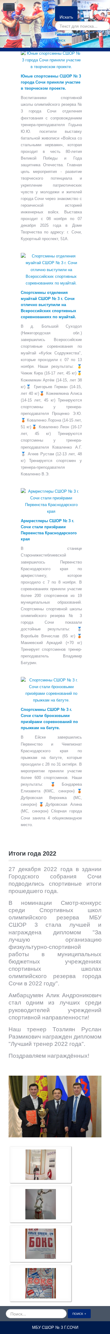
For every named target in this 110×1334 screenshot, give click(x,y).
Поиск (77, 1313)
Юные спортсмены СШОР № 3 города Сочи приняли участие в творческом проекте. (51, 82)
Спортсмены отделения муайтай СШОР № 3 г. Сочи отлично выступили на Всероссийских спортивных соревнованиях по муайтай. (48, 304)
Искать (66, 17)
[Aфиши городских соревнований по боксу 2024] (40, 1164)
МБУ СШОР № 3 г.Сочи (55, 1327)
